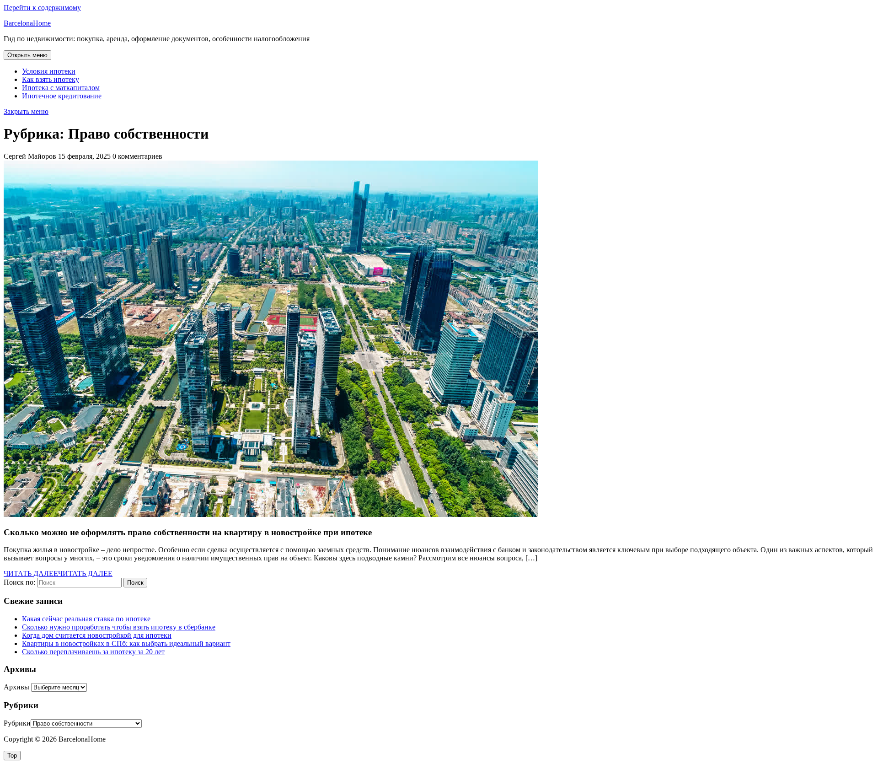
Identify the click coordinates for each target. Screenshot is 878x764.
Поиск (135, 582)
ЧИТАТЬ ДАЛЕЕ (58, 573)
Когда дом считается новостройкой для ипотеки (96, 635)
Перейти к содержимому (42, 7)
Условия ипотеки (48, 71)
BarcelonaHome (27, 23)
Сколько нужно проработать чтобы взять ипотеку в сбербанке (118, 627)
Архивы (16, 687)
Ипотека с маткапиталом (61, 87)
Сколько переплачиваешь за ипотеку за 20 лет (93, 652)
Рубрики (17, 723)
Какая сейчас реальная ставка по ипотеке (86, 619)
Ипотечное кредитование (62, 96)
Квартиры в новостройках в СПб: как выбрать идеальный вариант (126, 643)
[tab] (27, 55)
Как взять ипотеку (50, 79)
